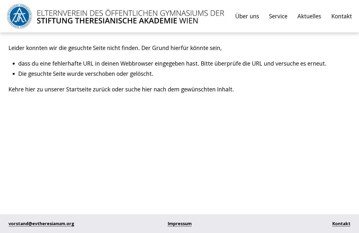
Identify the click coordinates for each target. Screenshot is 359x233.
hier (30, 89)
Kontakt (341, 16)
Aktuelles (309, 16)
